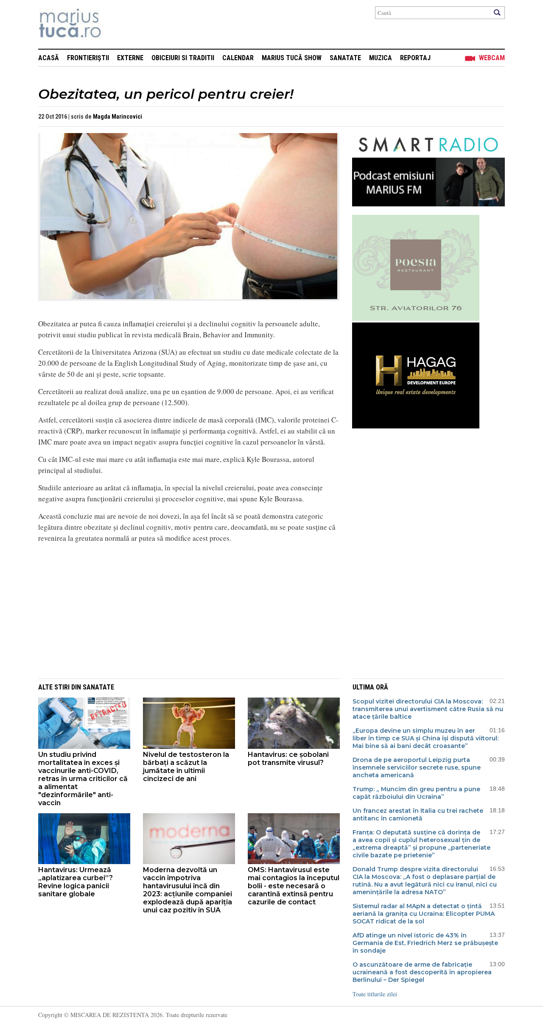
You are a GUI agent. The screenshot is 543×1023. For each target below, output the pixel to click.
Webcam (492, 58)
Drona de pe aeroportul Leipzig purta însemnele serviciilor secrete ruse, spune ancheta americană (417, 767)
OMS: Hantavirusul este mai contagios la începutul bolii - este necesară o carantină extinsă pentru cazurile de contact (293, 886)
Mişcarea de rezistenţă (115, 24)
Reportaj (415, 58)
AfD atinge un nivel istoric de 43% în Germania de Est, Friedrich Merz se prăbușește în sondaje (425, 942)
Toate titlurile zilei (375, 994)
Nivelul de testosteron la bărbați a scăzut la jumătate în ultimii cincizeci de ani (186, 767)
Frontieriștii (88, 58)
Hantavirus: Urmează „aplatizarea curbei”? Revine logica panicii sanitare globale (75, 882)
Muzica (380, 58)
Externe (130, 58)
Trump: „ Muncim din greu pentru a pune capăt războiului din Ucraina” (416, 793)
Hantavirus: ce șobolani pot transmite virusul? (288, 759)
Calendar (238, 58)
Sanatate (345, 58)
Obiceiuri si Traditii (182, 58)
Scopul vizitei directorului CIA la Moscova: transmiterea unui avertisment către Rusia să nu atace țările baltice (428, 709)
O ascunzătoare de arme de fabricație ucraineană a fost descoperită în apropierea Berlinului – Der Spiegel (422, 972)
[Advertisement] (182, 609)
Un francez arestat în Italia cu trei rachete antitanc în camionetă (418, 814)
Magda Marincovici (117, 116)
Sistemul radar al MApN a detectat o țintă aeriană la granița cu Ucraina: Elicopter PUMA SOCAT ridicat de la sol (424, 913)
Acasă (48, 58)
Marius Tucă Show (292, 58)
